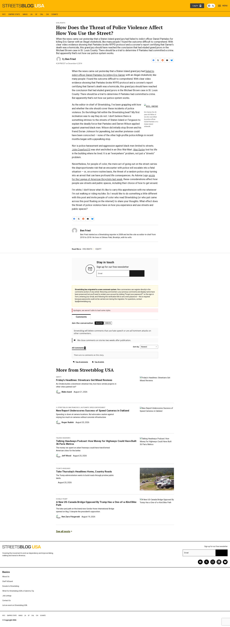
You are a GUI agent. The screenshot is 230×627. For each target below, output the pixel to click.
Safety (58, 377)
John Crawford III (81, 149)
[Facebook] (200, 562)
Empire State (14, 14)
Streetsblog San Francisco (69, 407)
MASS (25, 14)
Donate (55, 14)
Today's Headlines (63, 468)
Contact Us (6, 600)
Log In (195, 6)
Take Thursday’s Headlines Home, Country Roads (84, 471)
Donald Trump (61, 499)
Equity (98, 249)
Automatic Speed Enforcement (93, 407)
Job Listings (6, 596)
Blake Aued (67, 392)
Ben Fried (70, 59)
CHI (47, 14)
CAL (41, 14)
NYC (4, 14)
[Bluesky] (225, 562)
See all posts (63, 531)
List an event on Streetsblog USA (14, 605)
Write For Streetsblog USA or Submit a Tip (18, 591)
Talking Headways (63, 438)
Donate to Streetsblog (10, 586)
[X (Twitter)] (206, 562)
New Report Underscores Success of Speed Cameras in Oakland (92, 410)
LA (31, 14)
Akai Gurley (139, 149)
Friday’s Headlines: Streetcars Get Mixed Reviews (84, 380)
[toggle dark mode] (211, 6)
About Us (5, 577)
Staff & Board (7, 581)
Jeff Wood (66, 456)
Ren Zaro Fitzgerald (71, 517)
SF (36, 14)
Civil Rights (60, 23)
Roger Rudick (68, 422)
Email (100, 273)
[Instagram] (212, 562)
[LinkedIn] (219, 562)
